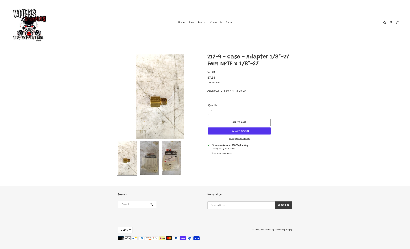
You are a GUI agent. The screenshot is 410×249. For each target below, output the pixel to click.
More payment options (239, 138)
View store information (222, 153)
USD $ (124, 229)
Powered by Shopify (283, 230)
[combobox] (137, 204)
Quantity (212, 105)
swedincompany (267, 230)
